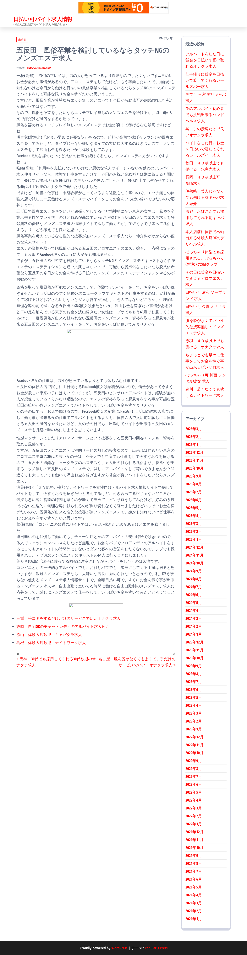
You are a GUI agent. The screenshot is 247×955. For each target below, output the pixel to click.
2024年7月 (193, 586)
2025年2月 (193, 531)
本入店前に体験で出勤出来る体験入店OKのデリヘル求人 (204, 238)
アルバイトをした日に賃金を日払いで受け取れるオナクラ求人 (204, 60)
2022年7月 (193, 776)
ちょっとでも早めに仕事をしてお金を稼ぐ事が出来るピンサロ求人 (204, 361)
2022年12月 (194, 736)
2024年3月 (193, 618)
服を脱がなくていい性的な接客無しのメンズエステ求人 (204, 326)
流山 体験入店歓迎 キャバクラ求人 (49, 634)
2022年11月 (194, 744)
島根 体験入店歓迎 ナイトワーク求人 (51, 642)
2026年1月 (193, 444)
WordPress (119, 948)
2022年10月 (194, 752)
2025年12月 (194, 452)
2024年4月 (193, 610)
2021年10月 (194, 847)
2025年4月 (193, 515)
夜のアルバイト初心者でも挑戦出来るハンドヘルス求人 (204, 114)
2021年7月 (193, 871)
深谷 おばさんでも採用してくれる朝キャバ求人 (204, 217)
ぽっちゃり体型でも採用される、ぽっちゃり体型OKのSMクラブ (204, 258)
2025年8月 (193, 484)
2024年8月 (193, 578)
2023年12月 (194, 642)
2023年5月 (193, 697)
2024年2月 (193, 626)
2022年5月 (193, 792)
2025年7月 (193, 491)
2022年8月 (193, 768)
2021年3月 (193, 902)
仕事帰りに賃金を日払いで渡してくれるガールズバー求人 (204, 80)
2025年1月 (193, 539)
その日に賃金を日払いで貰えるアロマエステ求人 (204, 278)
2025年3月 (193, 523)
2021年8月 (193, 863)
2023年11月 (194, 650)
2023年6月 (193, 689)
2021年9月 (193, 855)
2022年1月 (193, 823)
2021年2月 (193, 910)
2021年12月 (194, 831)
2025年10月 (194, 468)
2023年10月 (194, 657)
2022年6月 (193, 784)
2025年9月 (193, 476)
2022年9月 (193, 760)
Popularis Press (156, 948)
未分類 (22, 39)
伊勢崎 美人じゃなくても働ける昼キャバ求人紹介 (204, 197)
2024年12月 (194, 547)
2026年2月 (193, 436)
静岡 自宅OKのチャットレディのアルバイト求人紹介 (62, 626)
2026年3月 (193, 428)
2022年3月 (193, 808)
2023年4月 (193, 705)
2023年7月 (193, 681)
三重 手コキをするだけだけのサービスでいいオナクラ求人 (68, 618)
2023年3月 (193, 713)
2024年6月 (193, 594)
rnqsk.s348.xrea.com (39, 68)
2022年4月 (193, 800)
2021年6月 (193, 879)
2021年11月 (194, 839)
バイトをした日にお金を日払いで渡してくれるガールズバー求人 (204, 149)
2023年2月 (193, 721)
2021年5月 (193, 887)
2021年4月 (193, 895)
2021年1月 (193, 918)
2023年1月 (193, 729)
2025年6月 (193, 499)
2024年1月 (193, 634)
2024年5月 (193, 602)
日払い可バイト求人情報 (43, 19)
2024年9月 (193, 571)
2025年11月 (194, 460)
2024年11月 (194, 555)
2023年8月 (193, 673)
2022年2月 (193, 816)
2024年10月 (194, 563)
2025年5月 (193, 507)
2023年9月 (193, 665)
